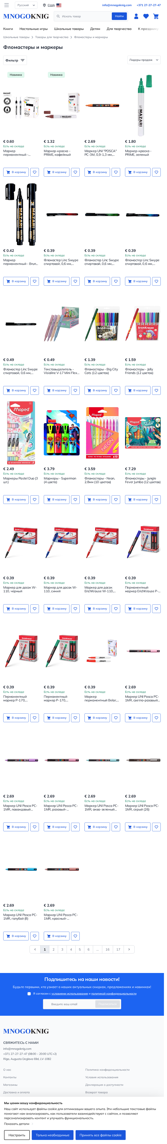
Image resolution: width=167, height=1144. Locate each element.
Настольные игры (34, 29)
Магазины (10, 1085)
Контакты (9, 1077)
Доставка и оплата (16, 1092)
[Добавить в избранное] (34, 172)
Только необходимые (52, 1135)
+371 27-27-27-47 (149, 5)
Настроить (17, 1135)
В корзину (19, 172)
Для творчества (119, 29)
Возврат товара (96, 1092)
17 (118, 949)
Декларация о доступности (104, 1085)
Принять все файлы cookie (101, 1135)
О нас (7, 1070)
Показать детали (16, 1124)
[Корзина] (156, 16)
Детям (95, 29)
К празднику (148, 29)
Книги (8, 29)
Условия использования (101, 1077)
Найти (119, 16)
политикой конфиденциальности (113, 993)
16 (107, 949)
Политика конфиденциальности (107, 1070)
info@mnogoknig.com (117, 5)
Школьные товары (69, 29)
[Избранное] (146, 16)
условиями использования (70, 993)
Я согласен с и (84, 993)
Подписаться (108, 1004)
